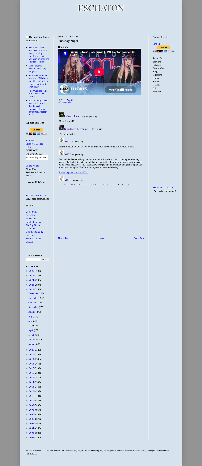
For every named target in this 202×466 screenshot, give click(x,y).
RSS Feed (30, 140)
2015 (31, 377)
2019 (31, 359)
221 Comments (64, 102)
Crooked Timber (33, 222)
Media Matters (32, 212)
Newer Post (63, 238)
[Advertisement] (101, 23)
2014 (31, 382)
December (33, 293)
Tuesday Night (68, 41)
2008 (31, 410)
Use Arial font (36, 37)
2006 (31, 419)
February (32, 339)
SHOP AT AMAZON (36, 195)
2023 (31, 285)
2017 (31, 368)
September (33, 307)
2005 (31, 423)
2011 (31, 396)
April (31, 330)
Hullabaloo (31, 218)
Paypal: (156, 44)
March (31, 335)
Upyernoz (30, 235)
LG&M (29, 242)
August (32, 312)
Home (101, 238)
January (32, 344)
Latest (28, 147)
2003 (31, 433)
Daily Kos (30, 215)
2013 (31, 386)
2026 (31, 271)
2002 (31, 437)
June (30, 321)
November (33, 298)
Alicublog (30, 228)
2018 (31, 363)
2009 (31, 405)
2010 (31, 400)
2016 (31, 373)
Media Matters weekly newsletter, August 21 (37, 68)
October (32, 302)
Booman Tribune (33, 238)
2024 (31, 280)
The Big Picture (33, 225)
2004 (31, 428)
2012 (31, 391)
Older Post (139, 238)
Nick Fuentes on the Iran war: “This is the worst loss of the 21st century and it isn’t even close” (38, 81)
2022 (31, 289)
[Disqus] (101, 148)
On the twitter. (32, 165)
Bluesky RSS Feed (34, 144)
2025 (31, 275)
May (30, 325)
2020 (31, 354)
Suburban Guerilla (34, 232)
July (30, 316)
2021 (31, 350)
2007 (31, 414)
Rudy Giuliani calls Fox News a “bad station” (38, 94)
